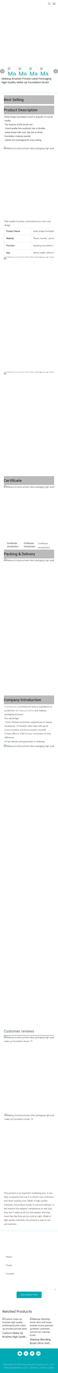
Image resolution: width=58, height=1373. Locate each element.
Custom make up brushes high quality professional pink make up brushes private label (14, 1335)
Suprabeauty (10, 706)
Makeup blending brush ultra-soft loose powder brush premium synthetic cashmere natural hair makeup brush (42, 1341)
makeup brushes (26, 710)
